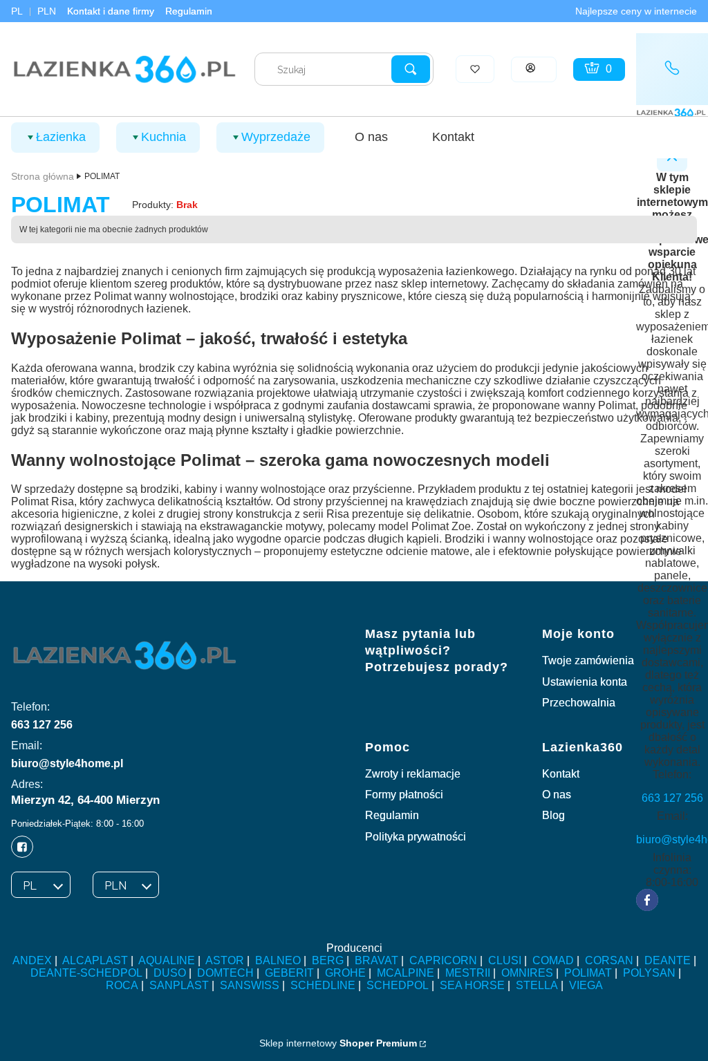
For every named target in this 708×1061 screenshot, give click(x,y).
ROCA (122, 985)
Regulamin (188, 11)
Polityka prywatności (415, 837)
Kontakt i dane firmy (110, 11)
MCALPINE (405, 973)
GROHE (345, 973)
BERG (328, 960)
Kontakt (560, 774)
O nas (556, 794)
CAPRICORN (443, 960)
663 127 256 (42, 725)
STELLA (537, 985)
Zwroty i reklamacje (412, 774)
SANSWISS (249, 985)
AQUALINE (166, 960)
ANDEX (32, 960)
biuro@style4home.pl (67, 763)
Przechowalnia (578, 702)
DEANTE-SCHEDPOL (86, 973)
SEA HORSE (472, 985)
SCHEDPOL (397, 985)
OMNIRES (527, 973)
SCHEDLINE (322, 985)
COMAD (553, 960)
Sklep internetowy (338, 1043)
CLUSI (504, 960)
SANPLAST (179, 985)
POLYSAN (649, 973)
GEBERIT (289, 973)
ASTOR (224, 960)
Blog (553, 815)
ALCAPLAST (95, 960)
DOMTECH (225, 973)
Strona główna (42, 176)
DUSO (169, 973)
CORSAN (609, 960)
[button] (410, 69)
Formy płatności (404, 794)
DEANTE (667, 960)
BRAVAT (376, 960)
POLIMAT (588, 973)
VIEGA (586, 985)
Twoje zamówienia (588, 660)
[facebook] (647, 900)
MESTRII (467, 973)
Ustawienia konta (584, 682)
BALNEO (278, 960)
